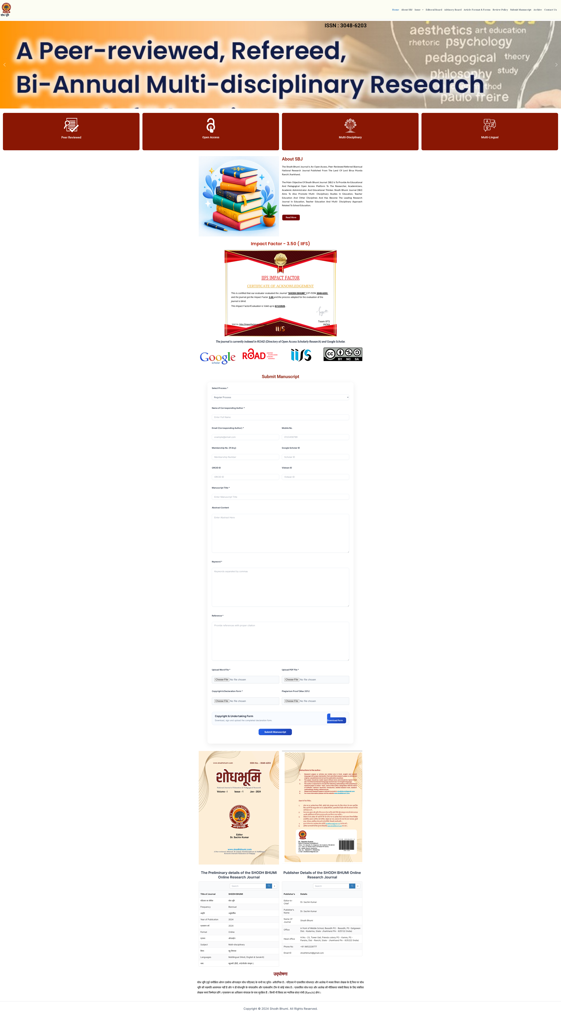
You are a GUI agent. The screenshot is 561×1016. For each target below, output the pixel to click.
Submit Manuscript (520, 9)
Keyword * (217, 561)
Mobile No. (287, 428)
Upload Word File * (221, 669)
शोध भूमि (5, 15)
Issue (418, 9)
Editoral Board (434, 9)
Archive (538, 9)
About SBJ (406, 9)
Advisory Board (453, 9)
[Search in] (274, 886)
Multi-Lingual (489, 137)
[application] (422, 9)
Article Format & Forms (477, 9)
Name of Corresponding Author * (228, 408)
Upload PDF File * (290, 669)
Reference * (218, 615)
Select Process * (220, 388)
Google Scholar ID (291, 448)
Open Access (210, 137)
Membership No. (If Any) (224, 448)
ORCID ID (216, 467)
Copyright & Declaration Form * (227, 691)
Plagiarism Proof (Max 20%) (296, 691)
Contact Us (550, 9)
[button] (4, 64)
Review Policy (500, 9)
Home (395, 9)
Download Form (335, 720)
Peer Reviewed (71, 137)
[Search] (269, 886)
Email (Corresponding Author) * (228, 428)
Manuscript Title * (221, 487)
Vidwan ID (287, 467)
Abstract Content (220, 507)
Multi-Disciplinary (350, 137)
